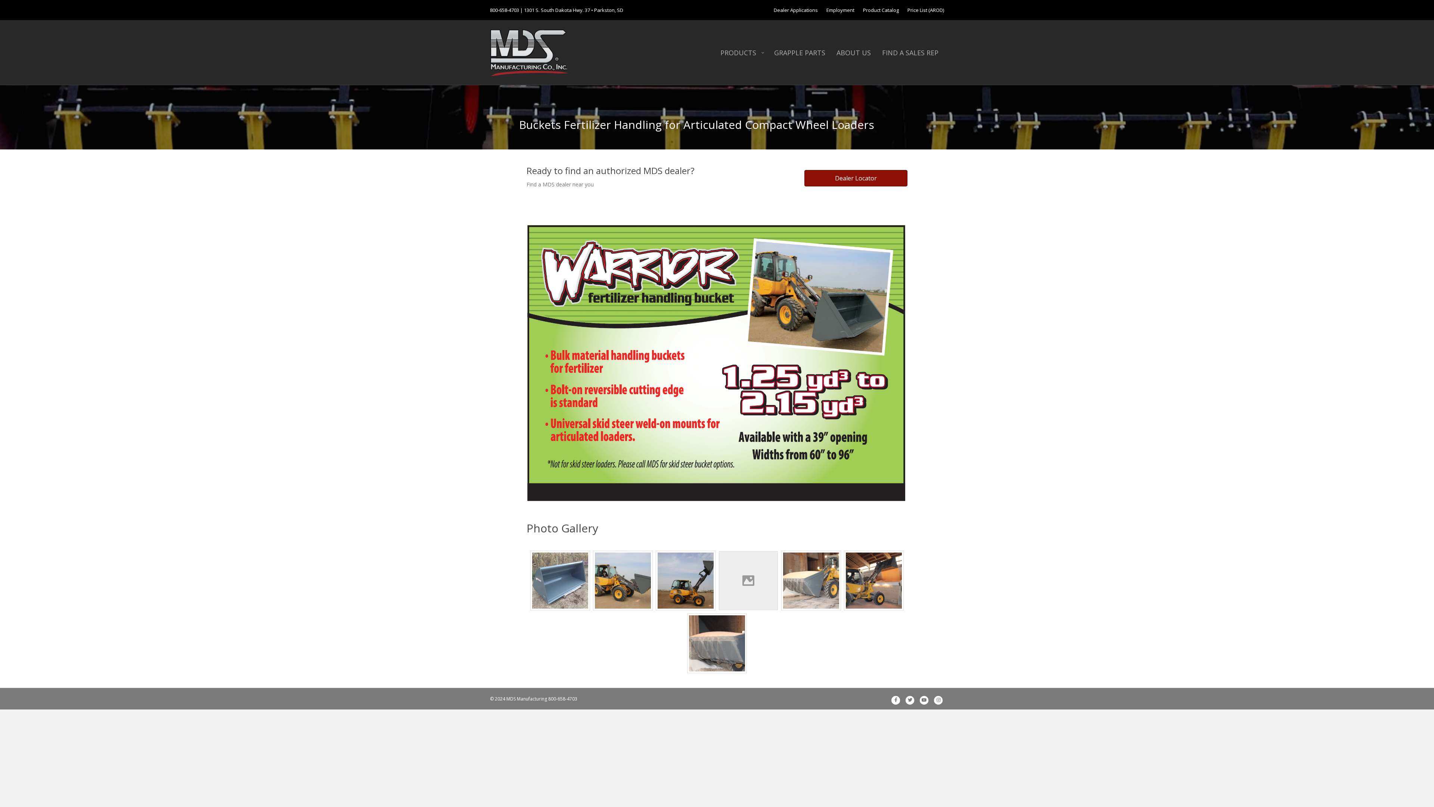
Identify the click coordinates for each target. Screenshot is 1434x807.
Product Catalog (881, 10)
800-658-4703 (504, 10)
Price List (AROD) (925, 10)
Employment (840, 10)
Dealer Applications (796, 10)
